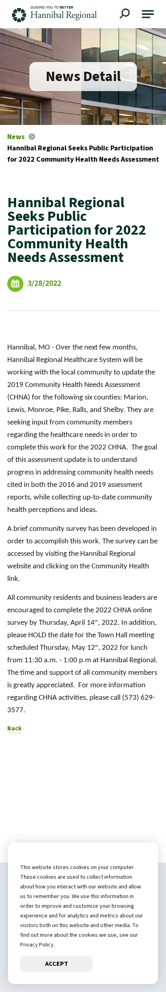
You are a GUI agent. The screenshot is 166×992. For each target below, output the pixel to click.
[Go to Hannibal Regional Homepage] (54, 14)
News (16, 137)
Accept (56, 963)
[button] (148, 14)
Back (14, 728)
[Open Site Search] (126, 14)
